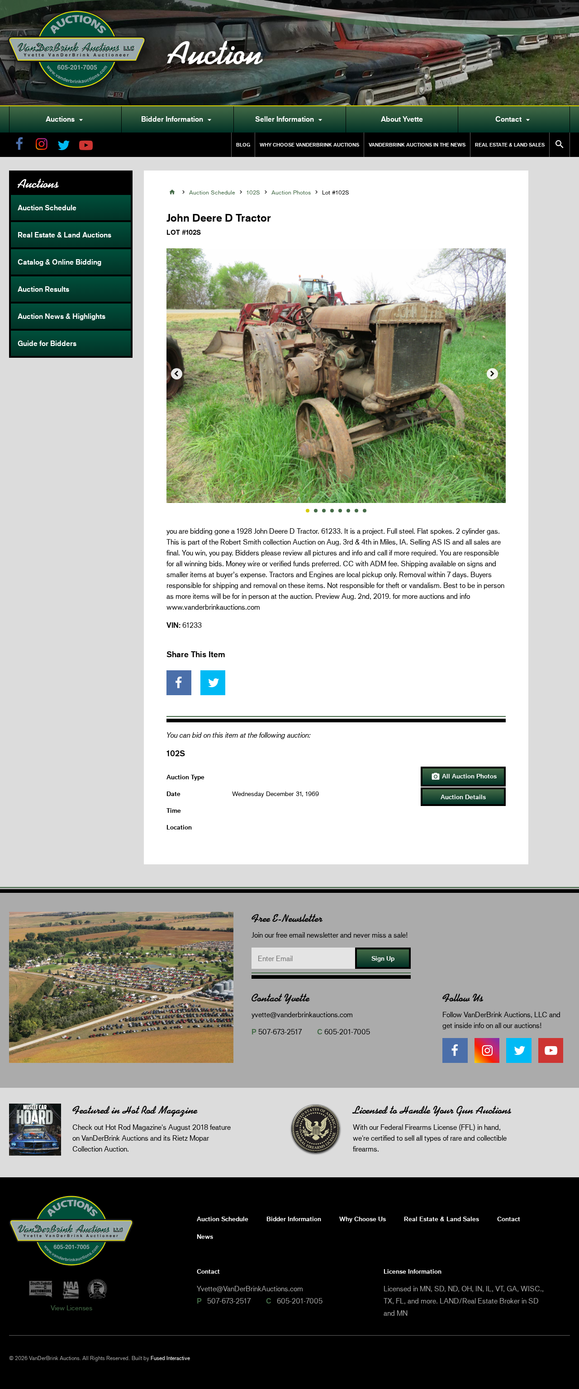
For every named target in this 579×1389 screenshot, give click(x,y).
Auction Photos (291, 192)
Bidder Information (177, 119)
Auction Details (463, 797)
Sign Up (382, 958)
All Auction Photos (464, 776)
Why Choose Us (362, 1219)
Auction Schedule (47, 207)
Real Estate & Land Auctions (64, 234)
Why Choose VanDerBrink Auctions (309, 144)
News (205, 1236)
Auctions (65, 119)
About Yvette (402, 118)
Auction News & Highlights (61, 316)
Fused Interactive (170, 1358)
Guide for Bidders (47, 343)
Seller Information (290, 119)
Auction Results (43, 289)
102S (253, 192)
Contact (513, 119)
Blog (243, 144)
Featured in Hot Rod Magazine (134, 1110)
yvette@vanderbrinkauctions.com (302, 1014)
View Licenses (71, 1308)
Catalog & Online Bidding (59, 261)
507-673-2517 (280, 1031)
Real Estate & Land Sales (510, 144)
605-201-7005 (347, 1031)
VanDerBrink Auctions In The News (417, 144)
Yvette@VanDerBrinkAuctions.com (250, 1288)
